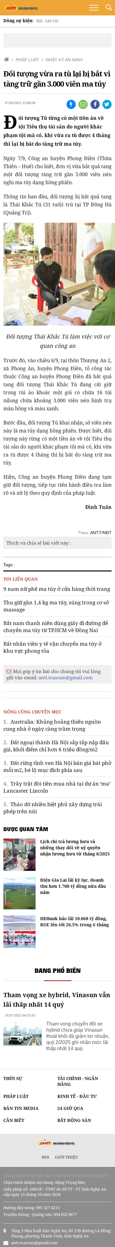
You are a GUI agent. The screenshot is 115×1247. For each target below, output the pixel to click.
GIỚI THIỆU (66, 1157)
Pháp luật (16, 1096)
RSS (45, 1157)
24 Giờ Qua (70, 1108)
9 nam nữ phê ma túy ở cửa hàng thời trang (56, 588)
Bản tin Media (21, 1108)
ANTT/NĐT (101, 532)
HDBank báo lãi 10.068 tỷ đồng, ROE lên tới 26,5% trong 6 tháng (74, 922)
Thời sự (12, 1078)
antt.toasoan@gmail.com (66, 677)
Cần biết (13, 1120)
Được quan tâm (25, 829)
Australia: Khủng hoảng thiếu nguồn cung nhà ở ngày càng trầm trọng (52, 725)
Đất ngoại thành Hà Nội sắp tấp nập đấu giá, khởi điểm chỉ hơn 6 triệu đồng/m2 (56, 746)
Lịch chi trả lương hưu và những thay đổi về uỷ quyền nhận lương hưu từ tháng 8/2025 (75, 848)
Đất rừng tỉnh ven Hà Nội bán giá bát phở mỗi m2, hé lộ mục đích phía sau (57, 766)
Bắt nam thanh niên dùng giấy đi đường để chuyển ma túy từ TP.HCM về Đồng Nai (55, 626)
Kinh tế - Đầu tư (77, 1096)
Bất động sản (74, 1120)
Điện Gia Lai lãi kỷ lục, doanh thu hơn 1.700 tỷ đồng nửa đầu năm (73, 886)
